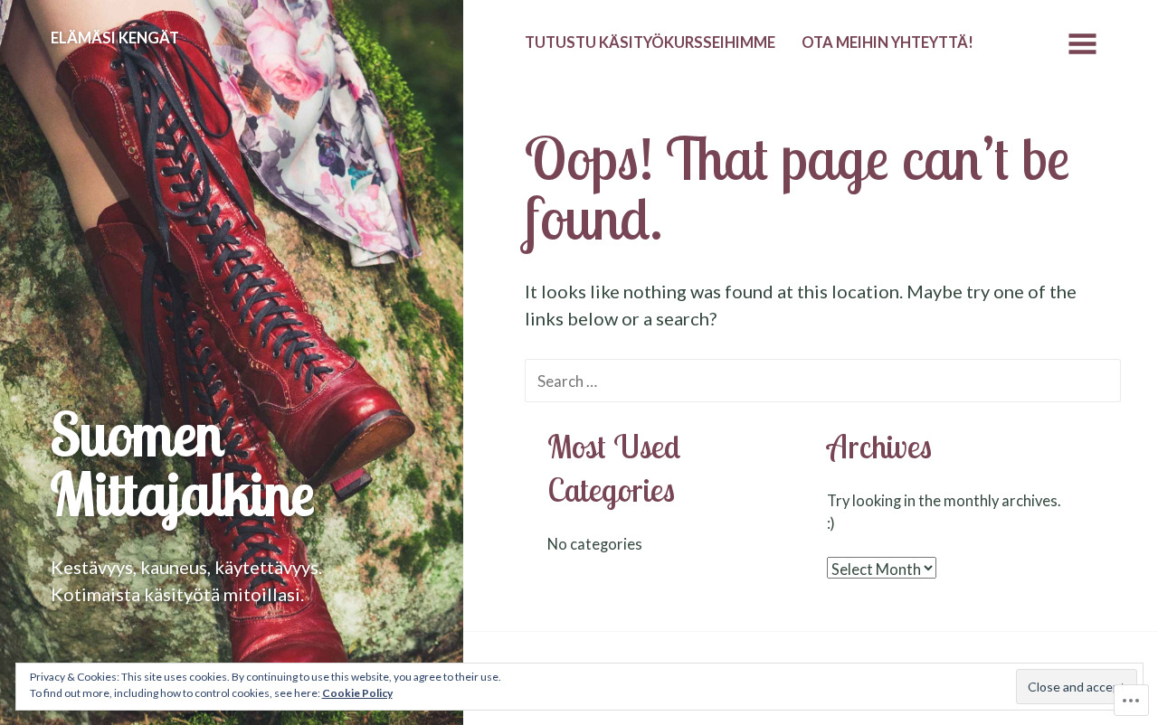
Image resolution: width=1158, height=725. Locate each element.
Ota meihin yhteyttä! (887, 42)
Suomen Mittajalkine (183, 463)
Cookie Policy (357, 693)
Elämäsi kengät (115, 38)
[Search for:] (822, 380)
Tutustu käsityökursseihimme (650, 42)
